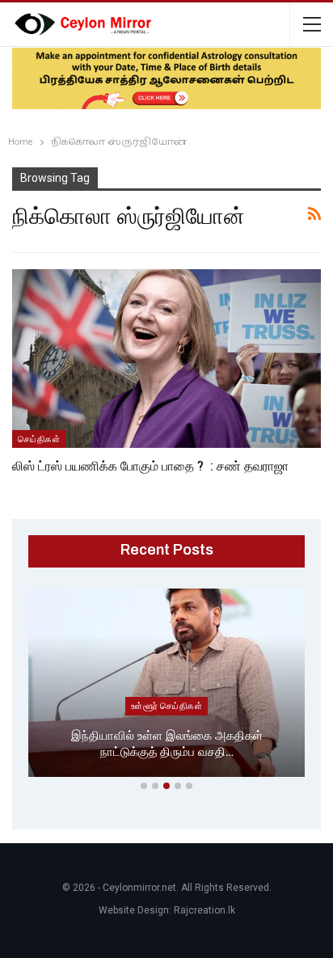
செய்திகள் (39, 439)
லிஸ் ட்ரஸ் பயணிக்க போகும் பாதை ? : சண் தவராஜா (150, 466)
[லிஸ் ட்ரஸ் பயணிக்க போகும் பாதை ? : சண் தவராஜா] (166, 359)
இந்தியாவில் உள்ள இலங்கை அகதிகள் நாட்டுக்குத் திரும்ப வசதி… (167, 744)
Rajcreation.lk (204, 910)
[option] (166, 686)
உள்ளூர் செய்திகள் (166, 706)
